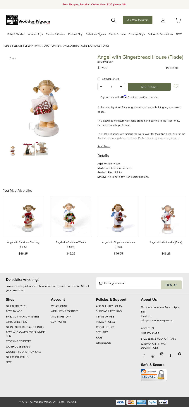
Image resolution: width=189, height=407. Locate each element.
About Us (147, 328)
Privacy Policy (105, 322)
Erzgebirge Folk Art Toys (158, 339)
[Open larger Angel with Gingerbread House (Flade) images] (47, 96)
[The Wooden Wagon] (28, 19)
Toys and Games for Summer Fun (25, 334)
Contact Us (58, 322)
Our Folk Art (150, 333)
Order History (61, 316)
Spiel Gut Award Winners (22, 316)
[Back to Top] (177, 384)
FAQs (99, 337)
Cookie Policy (105, 327)
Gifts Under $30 (17, 322)
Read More (103, 146)
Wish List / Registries (64, 311)
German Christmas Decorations (153, 346)
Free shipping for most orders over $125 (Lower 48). (94, 4)
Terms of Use (105, 316)
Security (102, 332)
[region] (47, 149)
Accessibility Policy (109, 306)
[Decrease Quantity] (101, 86)
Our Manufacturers (137, 20)
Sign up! (171, 285)
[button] (13, 149)
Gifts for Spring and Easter (25, 327)
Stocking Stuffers (18, 341)
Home (6, 45)
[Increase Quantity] (121, 86)
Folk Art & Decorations (26, 45)
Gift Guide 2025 (16, 306)
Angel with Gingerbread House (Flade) (86, 45)
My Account (59, 306)
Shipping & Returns (109, 311)
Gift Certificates (17, 357)
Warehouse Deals (18, 346)
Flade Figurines (51, 45)
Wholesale (103, 343)
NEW (8, 362)
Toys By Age (14, 311)
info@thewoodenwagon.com (157, 320)
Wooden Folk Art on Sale (23, 352)
